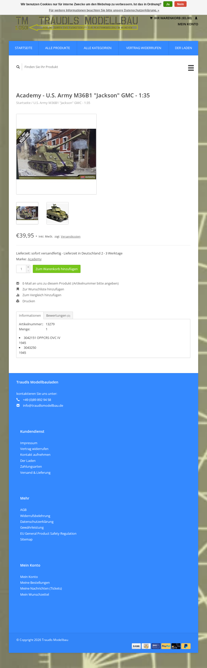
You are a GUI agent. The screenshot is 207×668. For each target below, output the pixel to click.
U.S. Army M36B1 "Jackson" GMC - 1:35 (61, 102)
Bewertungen (58, 315)
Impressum (28, 443)
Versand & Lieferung (35, 472)
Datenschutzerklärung (37, 521)
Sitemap (26, 539)
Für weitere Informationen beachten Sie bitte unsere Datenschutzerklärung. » (104, 10)
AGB (23, 509)
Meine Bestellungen (35, 582)
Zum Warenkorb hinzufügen (57, 269)
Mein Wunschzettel (34, 594)
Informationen (30, 315)
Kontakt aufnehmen (35, 454)
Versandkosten (71, 236)
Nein (180, 4)
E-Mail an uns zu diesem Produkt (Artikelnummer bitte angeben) (70, 283)
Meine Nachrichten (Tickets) (41, 588)
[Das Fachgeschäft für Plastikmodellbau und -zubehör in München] (77, 21)
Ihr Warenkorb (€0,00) (172, 18)
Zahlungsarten (31, 466)
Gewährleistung (32, 527)
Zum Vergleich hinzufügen (41, 295)
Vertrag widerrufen (143, 48)
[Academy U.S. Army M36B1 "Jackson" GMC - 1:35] (56, 154)
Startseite (23, 48)
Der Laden (183, 48)
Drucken (28, 301)
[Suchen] (18, 67)
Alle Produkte (57, 48)
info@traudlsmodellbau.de (43, 405)
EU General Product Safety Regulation (48, 533)
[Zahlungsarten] (137, 645)
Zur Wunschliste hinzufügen (43, 289)
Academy (35, 259)
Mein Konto (29, 576)
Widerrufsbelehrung (35, 515)
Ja (168, 4)
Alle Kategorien (98, 48)
